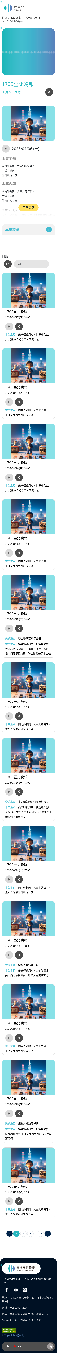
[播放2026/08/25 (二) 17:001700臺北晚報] (9, 716)
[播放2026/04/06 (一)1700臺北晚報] (6, 149)
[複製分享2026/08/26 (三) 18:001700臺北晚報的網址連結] (19, 477)
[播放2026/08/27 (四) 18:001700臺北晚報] (9, 326)
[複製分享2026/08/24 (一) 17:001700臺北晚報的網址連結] (19, 879)
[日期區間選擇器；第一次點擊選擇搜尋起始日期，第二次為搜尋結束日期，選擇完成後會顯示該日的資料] (8, 264)
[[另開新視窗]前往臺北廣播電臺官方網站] (21, 1268)
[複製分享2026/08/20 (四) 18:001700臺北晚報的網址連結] (19, 1113)
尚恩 (18, 92)
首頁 (4, 17)
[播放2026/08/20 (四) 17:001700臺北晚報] (9, 1201)
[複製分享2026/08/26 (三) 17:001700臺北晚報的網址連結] (19, 553)
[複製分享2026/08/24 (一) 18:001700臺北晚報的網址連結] (19, 792)
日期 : (6, 256)
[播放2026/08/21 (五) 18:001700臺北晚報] (9, 955)
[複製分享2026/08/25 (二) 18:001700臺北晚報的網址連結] (19, 628)
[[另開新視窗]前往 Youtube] (15, 1290)
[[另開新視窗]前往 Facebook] (6, 1290)
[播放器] (28, 1346)
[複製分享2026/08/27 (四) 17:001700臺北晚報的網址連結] (19, 402)
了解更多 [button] (28, 207)
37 (40, 1233)
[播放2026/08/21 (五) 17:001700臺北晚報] (9, 1038)
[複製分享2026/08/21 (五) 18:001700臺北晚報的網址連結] (19, 955)
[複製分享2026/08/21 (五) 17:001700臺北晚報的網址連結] (19, 1038)
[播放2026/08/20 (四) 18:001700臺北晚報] (9, 1113)
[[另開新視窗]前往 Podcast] (24, 1290)
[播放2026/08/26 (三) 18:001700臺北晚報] (9, 477)
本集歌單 (12, 229)
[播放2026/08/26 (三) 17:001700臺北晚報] (9, 553)
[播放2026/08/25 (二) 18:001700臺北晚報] (9, 628)
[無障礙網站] (9, 1330)
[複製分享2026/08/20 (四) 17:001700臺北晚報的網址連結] (19, 1201)
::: (1, 2)
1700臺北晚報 (32, 17)
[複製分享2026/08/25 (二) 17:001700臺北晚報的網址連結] (19, 716)
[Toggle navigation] (51, 8)
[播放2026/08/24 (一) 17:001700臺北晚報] (9, 879)
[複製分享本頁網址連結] (49, 92)
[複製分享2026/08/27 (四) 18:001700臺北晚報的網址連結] (19, 326)
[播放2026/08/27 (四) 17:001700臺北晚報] (9, 402)
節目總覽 (15, 17)
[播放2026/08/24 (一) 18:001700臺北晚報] (9, 792)
